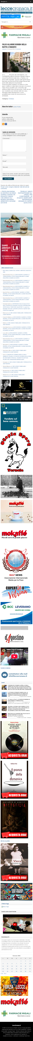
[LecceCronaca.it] (16, 13)
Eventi (3, 682)
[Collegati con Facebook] (6, 124)
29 (21, 971)
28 (16, 971)
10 (30, 963)
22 (21, 968)
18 (3, 968)
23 (25, 968)
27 (12, 971)
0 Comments (18, 49)
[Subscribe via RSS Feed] (3, 124)
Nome (5, 155)
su (6, 270)
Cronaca (11, 98)
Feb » (5, 973)
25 (3, 971)
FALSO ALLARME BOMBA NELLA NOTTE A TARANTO (14, 45)
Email (5, 161)
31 (30, 971)
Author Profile (17, 106)
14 (16, 966)
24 (30, 968)
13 (12, 966)
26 (7, 971)
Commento (6, 138)
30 (25, 971)
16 (25, 966)
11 (3, 966)
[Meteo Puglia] (5, 906)
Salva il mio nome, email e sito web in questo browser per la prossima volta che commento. (16, 174)
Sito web (5, 167)
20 (12, 968)
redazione (4, 49)
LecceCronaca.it (16, 1025)
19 (7, 968)
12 (7, 966)
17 (30, 966)
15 (21, 966)
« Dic (2, 973)
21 (16, 968)
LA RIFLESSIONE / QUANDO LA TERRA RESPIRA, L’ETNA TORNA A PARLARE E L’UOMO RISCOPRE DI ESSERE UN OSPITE (16, 276)
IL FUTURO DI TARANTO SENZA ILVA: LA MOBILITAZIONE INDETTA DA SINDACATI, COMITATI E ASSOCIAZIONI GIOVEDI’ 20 (18, 694)
